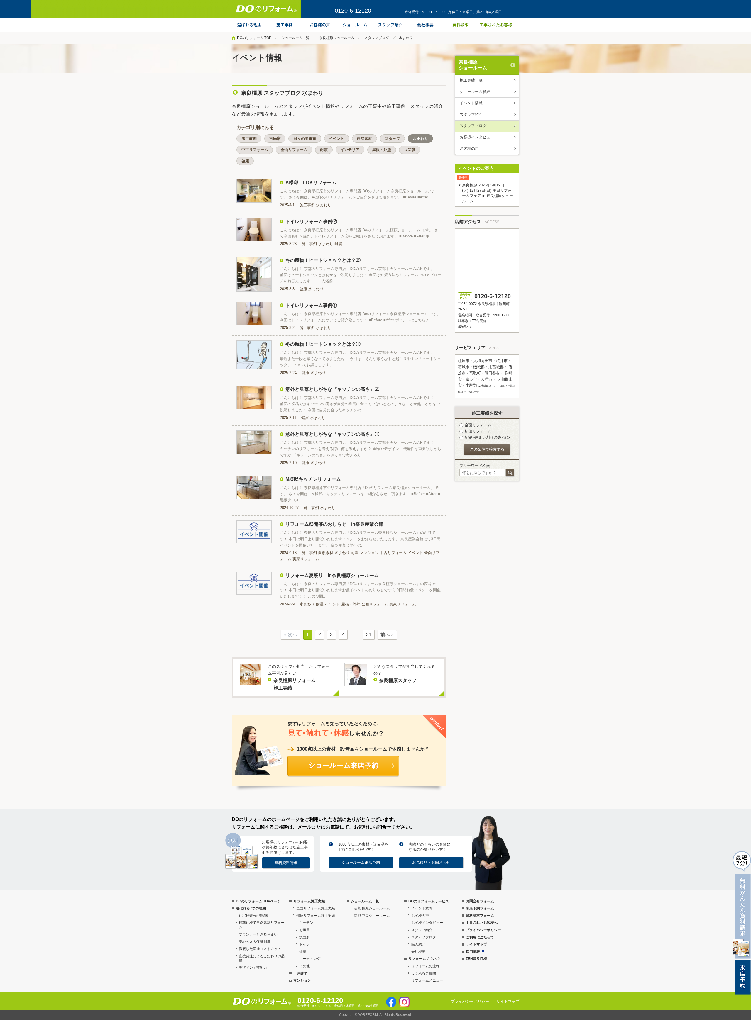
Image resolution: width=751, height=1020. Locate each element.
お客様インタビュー (477, 137)
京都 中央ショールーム (372, 916)
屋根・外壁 (381, 149)
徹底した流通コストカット (260, 949)
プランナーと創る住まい (258, 934)
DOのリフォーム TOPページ (258, 901)
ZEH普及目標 (476, 959)
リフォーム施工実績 (309, 901)
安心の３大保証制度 (254, 942)
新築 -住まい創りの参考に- (487, 437)
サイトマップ (476, 944)
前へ (385, 634)
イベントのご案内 (476, 168)
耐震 (324, 149)
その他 (304, 966)
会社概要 (418, 952)
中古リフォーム (254, 149)
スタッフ (392, 138)
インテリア (349, 149)
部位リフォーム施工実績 (315, 916)
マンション (302, 980)
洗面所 (304, 937)
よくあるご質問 (423, 973)
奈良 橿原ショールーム (372, 908)
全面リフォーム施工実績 (315, 908)
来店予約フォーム (480, 908)
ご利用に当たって (480, 937)
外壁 (302, 952)
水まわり (420, 138)
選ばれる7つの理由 (251, 908)
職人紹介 (418, 944)
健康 (245, 161)
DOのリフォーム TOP (254, 38)
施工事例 (249, 138)
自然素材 (364, 138)
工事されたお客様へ (482, 923)
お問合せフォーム (480, 901)
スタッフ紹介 (471, 114)
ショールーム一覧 (295, 38)
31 (368, 634)
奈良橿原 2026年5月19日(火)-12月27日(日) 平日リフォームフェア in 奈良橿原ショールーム (487, 193)
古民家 (275, 138)
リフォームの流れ (425, 966)
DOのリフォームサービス (428, 901)
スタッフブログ (376, 38)
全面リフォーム (294, 149)
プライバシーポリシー (483, 930)
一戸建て (300, 973)
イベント (336, 138)
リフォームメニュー (427, 980)
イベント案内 (421, 908)
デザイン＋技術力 (253, 967)
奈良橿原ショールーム (336, 38)
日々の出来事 (304, 138)
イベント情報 (471, 103)
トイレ (304, 944)
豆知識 (409, 149)
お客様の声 (469, 148)
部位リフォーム (478, 431)
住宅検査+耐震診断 (254, 916)
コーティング (309, 959)
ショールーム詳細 (475, 91)
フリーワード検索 (474, 466)
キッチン (306, 923)
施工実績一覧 (471, 80)
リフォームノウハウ (424, 959)
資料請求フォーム (480, 916)
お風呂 (304, 930)
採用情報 (473, 952)
